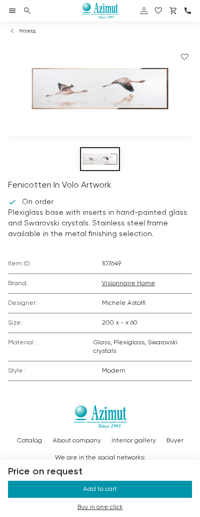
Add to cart (100, 489)
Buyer (174, 441)
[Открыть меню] (12, 10)
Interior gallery (133, 441)
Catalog (29, 441)
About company (77, 441)
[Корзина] (173, 10)
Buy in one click (100, 507)
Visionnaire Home (128, 283)
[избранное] (158, 10)
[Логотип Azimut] (100, 11)
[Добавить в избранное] (184, 57)
